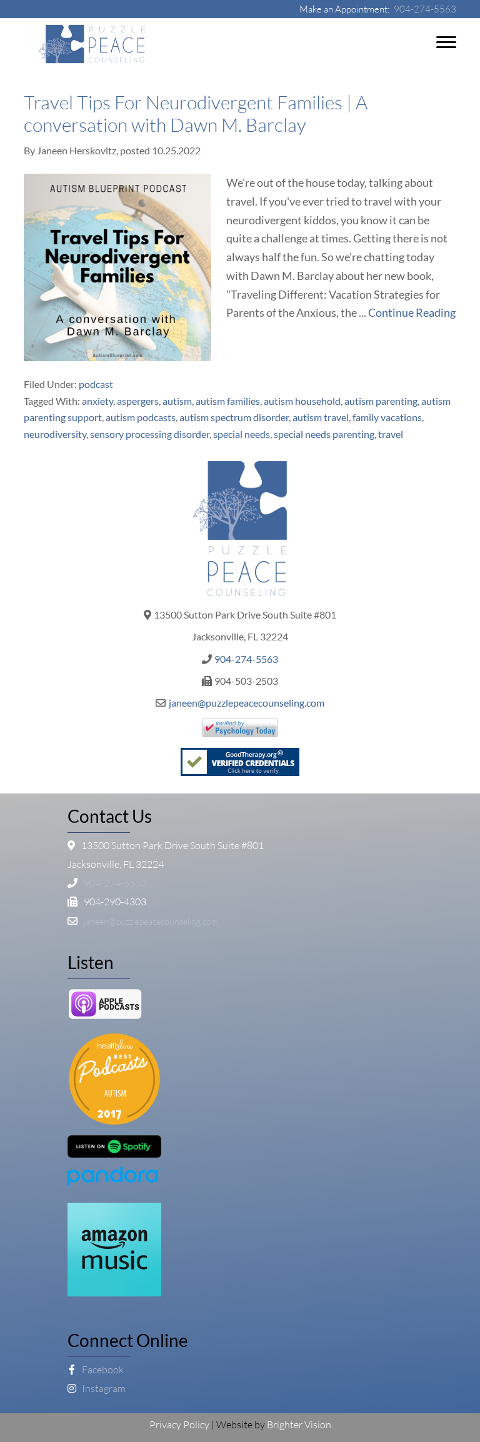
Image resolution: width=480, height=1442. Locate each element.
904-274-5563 (425, 9)
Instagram (103, 1388)
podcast (96, 384)
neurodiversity (55, 434)
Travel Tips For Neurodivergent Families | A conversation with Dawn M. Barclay (196, 113)
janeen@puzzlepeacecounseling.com (246, 703)
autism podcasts (141, 417)
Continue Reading (412, 312)
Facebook (102, 1369)
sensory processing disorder (149, 434)
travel (390, 434)
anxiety (97, 401)
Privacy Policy (179, 1424)
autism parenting (381, 401)
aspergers (138, 401)
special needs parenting (324, 434)
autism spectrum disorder (234, 417)
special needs (241, 434)
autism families (228, 401)
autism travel (320, 417)
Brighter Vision (299, 1424)
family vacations (387, 417)
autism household (302, 401)
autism (177, 401)
